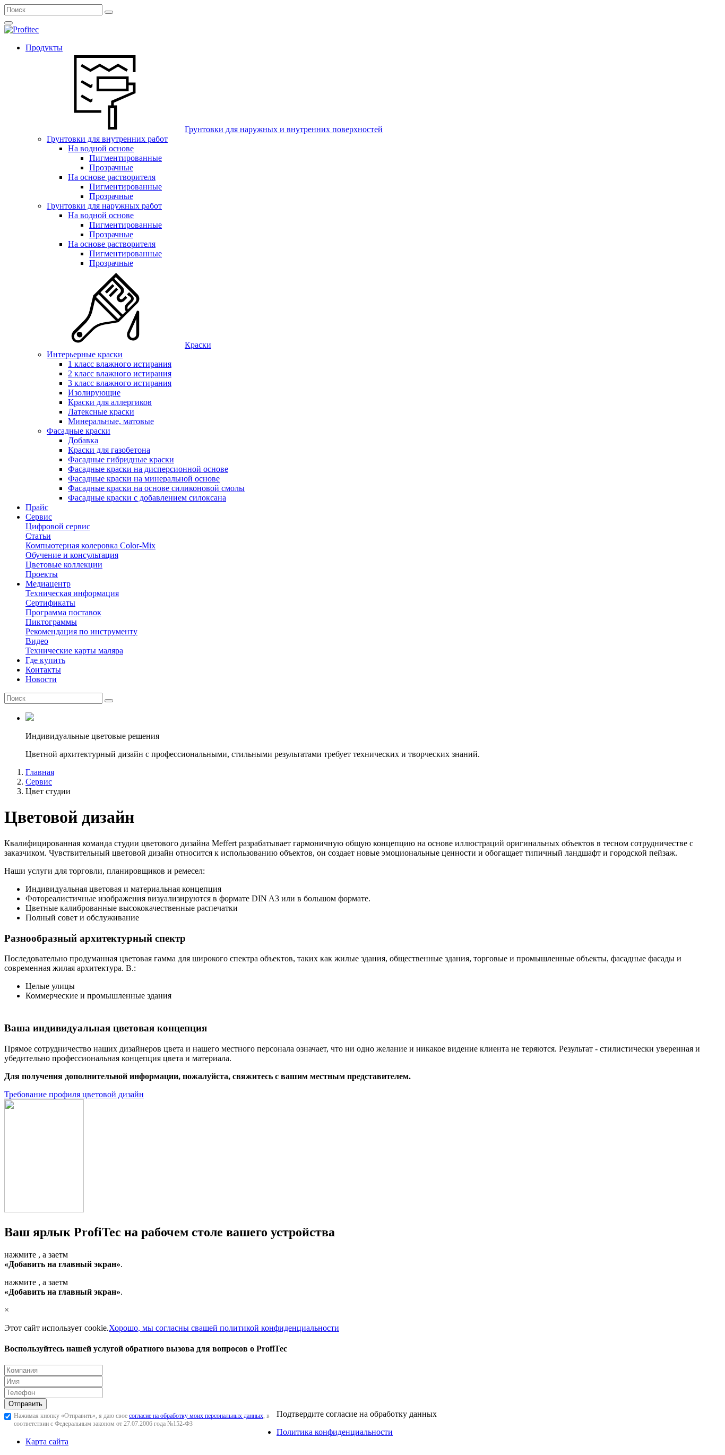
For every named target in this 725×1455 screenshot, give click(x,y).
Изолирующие (94, 392)
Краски (198, 344)
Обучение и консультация (71, 554)
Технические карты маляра (74, 650)
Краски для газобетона (109, 449)
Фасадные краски (78, 430)
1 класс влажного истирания (119, 363)
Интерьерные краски (85, 354)
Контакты (43, 669)
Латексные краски (101, 411)
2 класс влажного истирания (119, 373)
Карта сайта (46, 1441)
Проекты (41, 574)
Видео (36, 640)
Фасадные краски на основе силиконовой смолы (156, 488)
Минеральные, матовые (111, 421)
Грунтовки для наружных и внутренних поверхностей (284, 129)
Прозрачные (111, 167)
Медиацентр (48, 583)
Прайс (36, 507)
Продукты (44, 47)
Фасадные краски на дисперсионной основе (148, 468)
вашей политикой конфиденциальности (267, 1327)
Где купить (45, 660)
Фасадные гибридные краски (121, 459)
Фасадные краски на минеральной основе (144, 478)
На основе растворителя (112, 177)
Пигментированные (125, 157)
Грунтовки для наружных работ (104, 205)
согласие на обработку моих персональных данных (196, 1415)
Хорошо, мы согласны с (152, 1327)
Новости (41, 679)
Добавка (83, 440)
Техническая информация (72, 593)
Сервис (38, 516)
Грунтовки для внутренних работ (107, 138)
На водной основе (101, 148)
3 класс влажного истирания (119, 383)
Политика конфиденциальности (335, 1431)
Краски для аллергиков (110, 402)
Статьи (38, 535)
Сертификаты (50, 602)
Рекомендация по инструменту (81, 631)
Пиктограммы (51, 621)
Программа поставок (63, 612)
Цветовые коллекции (63, 564)
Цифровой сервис (57, 526)
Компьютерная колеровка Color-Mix (90, 545)
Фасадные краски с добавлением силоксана (147, 497)
